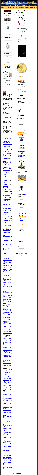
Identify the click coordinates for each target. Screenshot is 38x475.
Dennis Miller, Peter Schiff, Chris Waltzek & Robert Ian (7, 158)
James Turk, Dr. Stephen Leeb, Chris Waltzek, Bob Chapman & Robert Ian (7, 387)
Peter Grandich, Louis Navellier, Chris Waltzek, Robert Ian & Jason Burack (7, 282)
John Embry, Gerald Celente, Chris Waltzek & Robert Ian (7, 199)
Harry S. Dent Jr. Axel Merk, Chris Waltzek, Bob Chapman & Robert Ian (7, 378)
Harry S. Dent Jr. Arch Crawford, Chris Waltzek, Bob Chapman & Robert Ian (7, 360)
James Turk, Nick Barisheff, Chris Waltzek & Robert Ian (7, 224)
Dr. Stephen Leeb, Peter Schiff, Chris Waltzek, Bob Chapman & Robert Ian (7, 367)
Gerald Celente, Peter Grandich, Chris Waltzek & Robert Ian (7, 170)
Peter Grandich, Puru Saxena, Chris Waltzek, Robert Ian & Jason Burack (7, 288)
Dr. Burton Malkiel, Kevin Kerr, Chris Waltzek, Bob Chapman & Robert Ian (7, 462)
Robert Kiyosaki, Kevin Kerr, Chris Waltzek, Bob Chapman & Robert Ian (7, 342)
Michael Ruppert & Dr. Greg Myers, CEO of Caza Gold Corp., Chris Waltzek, (7, 464)
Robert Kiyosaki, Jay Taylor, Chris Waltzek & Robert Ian (7, 195)
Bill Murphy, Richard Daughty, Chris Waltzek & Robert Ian (7, 151)
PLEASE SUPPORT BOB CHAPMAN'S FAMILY (21, 61)
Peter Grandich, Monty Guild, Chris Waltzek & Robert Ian (7, 222)
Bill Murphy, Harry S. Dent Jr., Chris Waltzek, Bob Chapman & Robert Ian (7, 448)
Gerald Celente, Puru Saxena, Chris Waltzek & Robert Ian (7, 155)
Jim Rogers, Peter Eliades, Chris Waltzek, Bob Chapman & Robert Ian (7, 358)
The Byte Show (22, 217)
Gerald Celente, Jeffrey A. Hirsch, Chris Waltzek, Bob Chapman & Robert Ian (7, 412)
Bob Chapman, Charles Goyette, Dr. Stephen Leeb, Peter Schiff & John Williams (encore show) (7, 353)
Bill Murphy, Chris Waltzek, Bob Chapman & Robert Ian (7, 374)
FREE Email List (16, 7)
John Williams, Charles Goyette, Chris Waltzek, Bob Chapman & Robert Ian (7, 391)
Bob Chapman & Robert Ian (7, 465)
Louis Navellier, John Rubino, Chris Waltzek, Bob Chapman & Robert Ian (7, 335)
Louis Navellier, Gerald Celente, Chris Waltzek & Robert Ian (7, 210)
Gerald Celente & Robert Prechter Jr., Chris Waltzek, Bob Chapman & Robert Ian (7, 460)
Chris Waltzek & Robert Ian (7, 200)
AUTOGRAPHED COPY (22, 156)
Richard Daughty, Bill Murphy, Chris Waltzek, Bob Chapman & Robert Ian (7, 331)
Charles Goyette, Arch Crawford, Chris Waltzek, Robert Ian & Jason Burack (7, 277)
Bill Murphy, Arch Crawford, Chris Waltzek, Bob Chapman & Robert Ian (7, 396)
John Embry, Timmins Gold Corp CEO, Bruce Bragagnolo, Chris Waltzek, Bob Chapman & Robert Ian (7, 315)
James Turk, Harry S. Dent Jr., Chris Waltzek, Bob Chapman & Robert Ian (7, 338)
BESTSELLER (23, 155)
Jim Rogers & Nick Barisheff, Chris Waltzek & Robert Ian (7, 244)
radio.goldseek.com (19, 473)
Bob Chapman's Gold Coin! (31, 7)
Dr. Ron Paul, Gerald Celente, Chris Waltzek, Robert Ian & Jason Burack (7, 279)
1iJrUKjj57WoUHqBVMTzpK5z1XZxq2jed (21, 151)
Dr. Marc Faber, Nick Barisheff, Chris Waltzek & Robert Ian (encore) (7, 232)
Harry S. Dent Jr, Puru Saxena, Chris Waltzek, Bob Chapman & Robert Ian (7, 425)
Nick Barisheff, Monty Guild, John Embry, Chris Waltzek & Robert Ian (7, 191)
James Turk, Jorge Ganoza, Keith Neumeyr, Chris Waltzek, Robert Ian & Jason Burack (7, 249)
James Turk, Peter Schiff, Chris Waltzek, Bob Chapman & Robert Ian (7, 405)
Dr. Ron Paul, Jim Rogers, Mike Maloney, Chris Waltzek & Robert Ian (7, 138)
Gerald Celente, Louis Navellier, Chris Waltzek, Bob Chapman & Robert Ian (7, 365)
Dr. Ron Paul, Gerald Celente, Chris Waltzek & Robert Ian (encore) (7, 220)
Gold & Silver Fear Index (6, 7)
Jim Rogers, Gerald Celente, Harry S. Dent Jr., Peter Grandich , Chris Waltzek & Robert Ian (7, 161)
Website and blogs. (5, 87)
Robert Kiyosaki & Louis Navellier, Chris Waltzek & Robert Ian (7, 142)
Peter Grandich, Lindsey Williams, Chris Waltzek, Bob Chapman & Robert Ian (7, 376)
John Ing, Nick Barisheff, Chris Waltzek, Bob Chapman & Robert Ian (7, 416)
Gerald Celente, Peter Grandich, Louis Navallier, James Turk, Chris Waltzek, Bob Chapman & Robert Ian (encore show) (7, 356)
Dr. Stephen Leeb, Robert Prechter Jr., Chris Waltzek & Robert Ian (7, 234)
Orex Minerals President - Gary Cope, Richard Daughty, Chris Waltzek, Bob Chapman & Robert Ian (7, 372)
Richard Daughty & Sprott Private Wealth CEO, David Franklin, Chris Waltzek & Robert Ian (7, 215)
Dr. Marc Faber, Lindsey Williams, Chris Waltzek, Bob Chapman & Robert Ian (7, 437)
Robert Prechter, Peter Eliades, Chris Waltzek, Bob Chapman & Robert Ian (7, 398)
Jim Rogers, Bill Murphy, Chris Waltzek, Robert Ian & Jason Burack (7, 284)
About (7, 29)
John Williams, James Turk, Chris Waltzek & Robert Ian (7, 187)
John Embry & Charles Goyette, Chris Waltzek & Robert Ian (7, 218)
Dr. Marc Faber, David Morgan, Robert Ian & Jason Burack (7, 269)
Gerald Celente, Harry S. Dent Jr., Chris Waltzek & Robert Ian (7, 186)
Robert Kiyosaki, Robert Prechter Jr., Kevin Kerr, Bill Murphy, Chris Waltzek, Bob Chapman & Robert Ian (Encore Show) (7, 329)
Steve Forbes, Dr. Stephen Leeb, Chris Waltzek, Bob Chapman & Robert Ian (7, 350)
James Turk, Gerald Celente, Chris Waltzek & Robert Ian (7, 148)
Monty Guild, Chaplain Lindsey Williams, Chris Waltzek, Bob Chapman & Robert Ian (7, 322)
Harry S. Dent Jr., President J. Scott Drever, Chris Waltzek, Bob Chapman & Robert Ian (7, 320)
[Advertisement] (21, 270)
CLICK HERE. (20, 214)
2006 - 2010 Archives (6, 469)
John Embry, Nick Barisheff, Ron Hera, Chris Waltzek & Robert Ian (7, 240)
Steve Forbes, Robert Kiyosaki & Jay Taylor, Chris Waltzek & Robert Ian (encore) (7, 172)
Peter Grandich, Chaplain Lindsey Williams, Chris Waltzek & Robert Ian (7, 206)
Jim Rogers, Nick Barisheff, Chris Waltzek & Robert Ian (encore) (7, 230)
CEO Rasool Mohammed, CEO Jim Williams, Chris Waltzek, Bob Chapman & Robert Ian (7, 324)
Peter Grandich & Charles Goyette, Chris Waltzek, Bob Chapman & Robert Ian (7, 305)
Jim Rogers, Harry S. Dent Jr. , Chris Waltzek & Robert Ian (7, 169)
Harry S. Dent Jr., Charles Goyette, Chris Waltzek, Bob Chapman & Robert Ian (7, 400)
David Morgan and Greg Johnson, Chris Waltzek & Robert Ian (7, 216)
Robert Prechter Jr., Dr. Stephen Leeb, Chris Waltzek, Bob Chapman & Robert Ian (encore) (7, 370)
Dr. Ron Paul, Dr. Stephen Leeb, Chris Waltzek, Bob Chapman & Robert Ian (7, 333)
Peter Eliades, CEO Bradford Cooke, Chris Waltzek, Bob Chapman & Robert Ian (7, 442)
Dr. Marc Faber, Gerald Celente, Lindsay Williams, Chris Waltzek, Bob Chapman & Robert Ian (7, 421)
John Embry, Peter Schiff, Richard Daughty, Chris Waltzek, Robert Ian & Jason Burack (7, 286)
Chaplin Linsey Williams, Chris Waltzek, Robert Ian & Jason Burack (7, 260)
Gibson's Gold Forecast (25, 7)
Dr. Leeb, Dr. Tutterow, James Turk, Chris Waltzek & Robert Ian (7, 165)
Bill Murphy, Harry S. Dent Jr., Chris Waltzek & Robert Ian (7, 208)
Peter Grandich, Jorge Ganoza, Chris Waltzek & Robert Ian (7, 184)
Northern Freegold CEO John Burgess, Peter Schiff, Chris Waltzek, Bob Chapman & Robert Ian (7, 317)
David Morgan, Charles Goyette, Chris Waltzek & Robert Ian (7, 149)
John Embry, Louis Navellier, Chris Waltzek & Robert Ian (7, 180)
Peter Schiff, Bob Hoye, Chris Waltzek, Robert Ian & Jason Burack (7, 246)
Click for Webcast (24, 252)
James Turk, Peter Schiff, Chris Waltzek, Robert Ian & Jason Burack (7, 270)
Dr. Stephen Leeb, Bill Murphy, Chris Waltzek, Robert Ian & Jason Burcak (7, 292)
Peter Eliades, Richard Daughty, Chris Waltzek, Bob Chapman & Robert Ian (7, 419)
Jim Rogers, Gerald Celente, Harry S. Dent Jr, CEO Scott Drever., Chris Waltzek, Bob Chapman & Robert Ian (7, 310)
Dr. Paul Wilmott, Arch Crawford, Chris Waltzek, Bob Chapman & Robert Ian (7, 444)
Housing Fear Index (11, 7)
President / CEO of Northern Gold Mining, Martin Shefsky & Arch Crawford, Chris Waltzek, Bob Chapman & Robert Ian (7, 302)
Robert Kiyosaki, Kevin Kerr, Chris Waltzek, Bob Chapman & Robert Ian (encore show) (7, 403)
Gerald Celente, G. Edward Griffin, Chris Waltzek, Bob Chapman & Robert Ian (7, 439)
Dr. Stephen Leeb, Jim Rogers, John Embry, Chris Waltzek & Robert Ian (7, 193)
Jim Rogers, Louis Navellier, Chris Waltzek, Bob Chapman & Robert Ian (7, 410)
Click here (26, 132)
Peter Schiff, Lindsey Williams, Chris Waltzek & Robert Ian (7, 189)
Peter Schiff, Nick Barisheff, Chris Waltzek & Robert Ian (7, 176)
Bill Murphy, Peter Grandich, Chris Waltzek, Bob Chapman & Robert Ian (7, 423)
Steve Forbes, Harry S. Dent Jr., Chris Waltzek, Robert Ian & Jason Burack (7, 290)
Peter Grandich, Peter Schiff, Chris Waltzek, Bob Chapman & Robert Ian (7, 340)
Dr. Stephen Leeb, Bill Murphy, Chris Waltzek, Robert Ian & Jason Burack (7, 253)
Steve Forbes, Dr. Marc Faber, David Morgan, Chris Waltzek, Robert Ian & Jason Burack (7, 256)
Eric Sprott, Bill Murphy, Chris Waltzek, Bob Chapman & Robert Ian (7, 312)
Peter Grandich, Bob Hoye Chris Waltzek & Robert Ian (7, 153)
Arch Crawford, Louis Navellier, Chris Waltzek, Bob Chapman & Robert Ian (7, 382)
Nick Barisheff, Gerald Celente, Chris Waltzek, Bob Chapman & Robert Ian (7, 344)
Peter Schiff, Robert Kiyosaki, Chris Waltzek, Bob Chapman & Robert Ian (7, 389)
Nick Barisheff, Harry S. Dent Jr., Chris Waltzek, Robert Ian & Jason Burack (7, 275)
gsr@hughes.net (21, 215)
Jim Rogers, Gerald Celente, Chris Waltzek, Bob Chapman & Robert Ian (7, 326)
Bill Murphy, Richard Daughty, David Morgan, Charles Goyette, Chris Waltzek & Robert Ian (7, 141)
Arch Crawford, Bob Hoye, (6, 200)
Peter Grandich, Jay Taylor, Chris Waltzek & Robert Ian (7, 197)
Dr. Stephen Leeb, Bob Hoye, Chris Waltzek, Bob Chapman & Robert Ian (7, 432)
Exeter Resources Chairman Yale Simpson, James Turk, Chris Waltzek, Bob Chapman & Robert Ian (7, 307)
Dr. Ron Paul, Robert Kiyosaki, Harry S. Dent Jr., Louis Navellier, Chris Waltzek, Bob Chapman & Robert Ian (7, 467)
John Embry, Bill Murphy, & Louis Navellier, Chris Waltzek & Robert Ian (7, 162)
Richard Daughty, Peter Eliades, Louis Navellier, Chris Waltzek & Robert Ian (7, 242)
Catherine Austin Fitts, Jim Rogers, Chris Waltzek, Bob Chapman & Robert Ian (7, 415)
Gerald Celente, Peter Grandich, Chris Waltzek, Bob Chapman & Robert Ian (7, 394)
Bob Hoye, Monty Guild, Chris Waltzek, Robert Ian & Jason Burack (7, 262)
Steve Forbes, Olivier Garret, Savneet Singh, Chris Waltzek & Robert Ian (7, 182)
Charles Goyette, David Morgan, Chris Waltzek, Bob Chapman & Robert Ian (7, 453)
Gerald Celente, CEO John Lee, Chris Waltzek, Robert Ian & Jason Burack (7, 258)
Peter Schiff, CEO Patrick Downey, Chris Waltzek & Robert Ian (7, 225)
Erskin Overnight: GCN (22, 218)
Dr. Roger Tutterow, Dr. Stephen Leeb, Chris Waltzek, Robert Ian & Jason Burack (7, 273)
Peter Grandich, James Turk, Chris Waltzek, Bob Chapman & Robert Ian (7, 363)
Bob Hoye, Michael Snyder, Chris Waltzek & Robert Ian (7, 174)
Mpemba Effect (20, 7)
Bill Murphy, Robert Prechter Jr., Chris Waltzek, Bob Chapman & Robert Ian (7, 347)
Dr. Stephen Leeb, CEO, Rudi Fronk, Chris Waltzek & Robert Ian (7, 212)
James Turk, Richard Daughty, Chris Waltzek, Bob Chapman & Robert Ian (7, 450)
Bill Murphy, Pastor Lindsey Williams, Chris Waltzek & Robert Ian (7, 178)
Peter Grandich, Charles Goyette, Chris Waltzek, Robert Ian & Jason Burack (7, 251)
